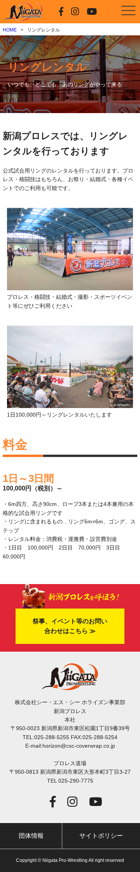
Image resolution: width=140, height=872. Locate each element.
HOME (10, 30)
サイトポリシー (101, 835)
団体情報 (31, 835)
